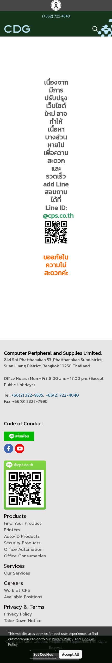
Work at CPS (17, 590)
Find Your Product (22, 523)
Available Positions (23, 597)
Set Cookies (43, 654)
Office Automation (23, 549)
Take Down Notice (22, 621)
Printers (12, 530)
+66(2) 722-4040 (62, 395)
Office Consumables (25, 556)
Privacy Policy (18, 614)
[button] (93, 29)
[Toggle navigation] (105, 29)
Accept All (70, 654)
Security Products (22, 543)
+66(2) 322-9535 (27, 395)
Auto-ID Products (22, 536)
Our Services (17, 573)
